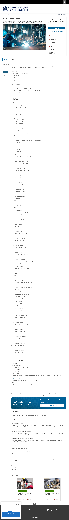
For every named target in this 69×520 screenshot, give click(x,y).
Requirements (6, 64)
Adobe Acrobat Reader (17, 378)
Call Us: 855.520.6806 (61, 14)
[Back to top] (34, 507)
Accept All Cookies (11, 513)
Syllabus (4, 61)
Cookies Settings (11, 516)
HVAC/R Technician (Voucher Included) (52, 493)
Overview (5, 59)
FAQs (4, 69)
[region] (11, 510)
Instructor (5, 66)
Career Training (27, 509)
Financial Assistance (50, 510)
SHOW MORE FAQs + (15, 469)
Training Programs (8, 14)
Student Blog (58, 509)
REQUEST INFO (61, 53)
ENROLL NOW (57, 28)
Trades (14, 14)
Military (48, 509)
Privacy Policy (36, 517)
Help (47, 511)
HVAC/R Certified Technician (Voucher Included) (24, 493)
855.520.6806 (5, 77)
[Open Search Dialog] (64, 2)
